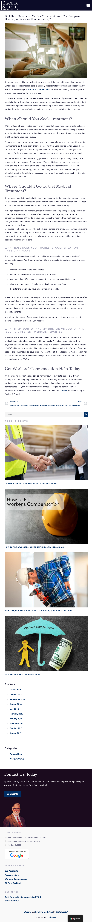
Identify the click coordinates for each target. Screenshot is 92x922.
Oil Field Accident (13, 883)
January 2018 (16, 718)
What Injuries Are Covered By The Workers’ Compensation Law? (38, 611)
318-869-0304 (12, 900)
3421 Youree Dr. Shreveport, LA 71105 (23, 897)
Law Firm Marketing (44, 912)
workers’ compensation (39, 89)
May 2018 (14, 709)
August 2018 (16, 704)
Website (27, 912)
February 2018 (16, 714)
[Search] (86, 414)
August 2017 (16, 733)
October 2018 (16, 694)
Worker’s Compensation (16, 879)
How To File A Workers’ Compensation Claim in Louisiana (34, 547)
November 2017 (17, 723)
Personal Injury (17, 754)
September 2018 (17, 699)
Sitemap (52, 917)
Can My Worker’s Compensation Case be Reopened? (31, 484)
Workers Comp (17, 759)
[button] (88, 5)
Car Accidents (11, 871)
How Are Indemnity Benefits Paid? (22, 674)
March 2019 (15, 689)
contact (63, 390)
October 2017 (16, 728)
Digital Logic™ (62, 912)
